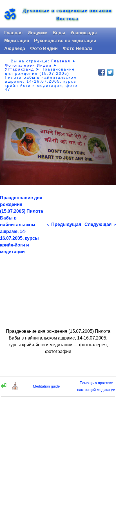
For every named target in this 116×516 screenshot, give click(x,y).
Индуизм (38, 32)
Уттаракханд (19, 69)
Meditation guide (46, 386)
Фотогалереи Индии (28, 65)
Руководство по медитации (65, 40)
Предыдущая (64, 224)
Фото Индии (44, 48)
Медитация (16, 40)
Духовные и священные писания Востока (67, 14)
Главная (13, 32)
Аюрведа (14, 48)
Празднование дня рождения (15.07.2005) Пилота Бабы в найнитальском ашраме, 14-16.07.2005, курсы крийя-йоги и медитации (21, 224)
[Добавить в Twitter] (110, 72)
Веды (59, 32)
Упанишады (83, 32)
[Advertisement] (58, 289)
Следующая (100, 224)
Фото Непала (77, 48)
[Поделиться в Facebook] (101, 72)
